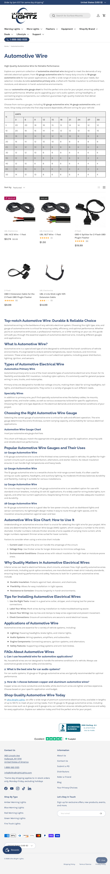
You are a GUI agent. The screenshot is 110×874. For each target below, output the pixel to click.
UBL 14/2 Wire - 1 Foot (15, 234)
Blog (59, 782)
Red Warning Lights (13, 813)
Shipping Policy (69, 864)
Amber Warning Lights (15, 802)
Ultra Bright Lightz (16, 699)
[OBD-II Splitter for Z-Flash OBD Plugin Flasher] (90, 212)
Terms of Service (85, 864)
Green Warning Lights (14, 818)
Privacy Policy (101, 864)
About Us (61, 755)
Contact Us (62, 761)
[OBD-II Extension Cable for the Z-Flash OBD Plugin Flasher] (19, 271)
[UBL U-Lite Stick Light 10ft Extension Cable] (55, 271)
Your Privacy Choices (67, 787)
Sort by (7, 187)
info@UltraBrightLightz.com (18, 772)
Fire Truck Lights (12, 823)
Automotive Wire (17, 46)
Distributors (63, 771)
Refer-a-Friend (64, 777)
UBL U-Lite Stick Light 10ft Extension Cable (52, 295)
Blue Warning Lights (14, 807)
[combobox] (70, 15)
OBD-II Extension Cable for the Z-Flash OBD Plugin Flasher (19, 295)
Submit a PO (63, 766)
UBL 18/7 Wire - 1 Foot (50, 234)
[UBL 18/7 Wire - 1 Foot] (55, 212)
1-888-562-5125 (11, 767)
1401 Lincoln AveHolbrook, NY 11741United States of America (16, 758)
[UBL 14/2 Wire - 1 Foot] (19, 212)
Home (6, 46)
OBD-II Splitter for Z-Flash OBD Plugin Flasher (90, 236)
